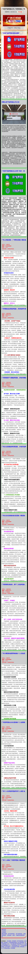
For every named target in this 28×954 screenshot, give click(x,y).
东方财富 (9, 941)
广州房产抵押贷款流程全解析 (10, 33)
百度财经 (14, 941)
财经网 (5, 942)
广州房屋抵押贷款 (12, 942)
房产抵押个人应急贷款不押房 (12, 946)
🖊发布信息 (20, 11)
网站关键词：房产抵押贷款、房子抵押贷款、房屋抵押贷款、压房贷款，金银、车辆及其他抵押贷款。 (14, 935)
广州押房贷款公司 (15, 945)
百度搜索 (13, 948)
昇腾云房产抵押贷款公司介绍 (10, 102)
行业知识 (4, 932)
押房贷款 (22, 946)
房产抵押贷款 (20, 941)
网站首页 (4, 929)
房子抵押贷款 (21, 942)
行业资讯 (4, 931)
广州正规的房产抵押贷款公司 (17, 943)
